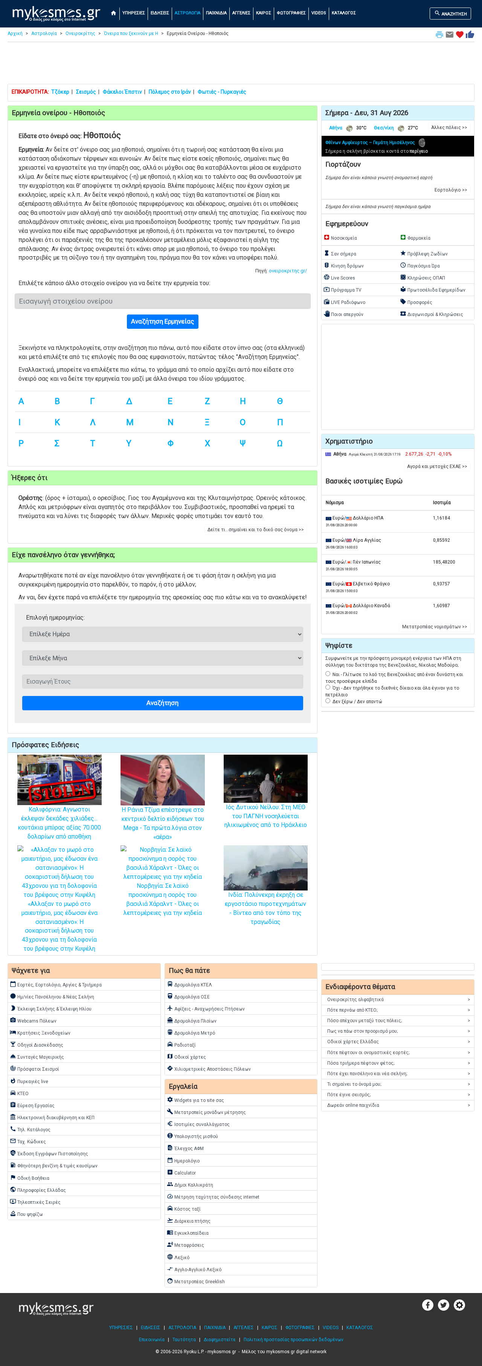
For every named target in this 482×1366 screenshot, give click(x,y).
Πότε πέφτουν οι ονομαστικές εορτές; (398, 1052)
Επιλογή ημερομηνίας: (55, 617)
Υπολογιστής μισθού (192, 1135)
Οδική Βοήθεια (29, 1177)
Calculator (181, 1172)
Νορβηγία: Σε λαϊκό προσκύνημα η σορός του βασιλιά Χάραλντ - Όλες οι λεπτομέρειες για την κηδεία (163, 899)
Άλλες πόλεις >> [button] (449, 127)
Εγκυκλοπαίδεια (188, 1232)
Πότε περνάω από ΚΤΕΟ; (398, 1010)
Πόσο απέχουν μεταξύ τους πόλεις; (398, 1020)
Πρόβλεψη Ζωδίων (424, 253)
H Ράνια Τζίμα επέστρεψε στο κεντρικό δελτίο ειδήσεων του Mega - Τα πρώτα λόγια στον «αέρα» (162, 823)
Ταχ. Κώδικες (28, 1141)
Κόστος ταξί (184, 1208)
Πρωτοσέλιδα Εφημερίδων (432, 289)
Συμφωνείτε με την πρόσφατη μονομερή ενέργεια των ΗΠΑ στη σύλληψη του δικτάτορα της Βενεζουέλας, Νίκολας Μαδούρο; (393, 662)
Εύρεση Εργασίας (32, 1105)
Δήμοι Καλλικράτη (190, 1184)
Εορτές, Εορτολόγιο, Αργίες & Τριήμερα (56, 984)
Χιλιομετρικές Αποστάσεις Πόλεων (209, 1068)
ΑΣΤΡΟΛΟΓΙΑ (187, 13)
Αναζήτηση (162, 703)
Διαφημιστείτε (220, 1339)
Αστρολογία (44, 33)
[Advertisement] (241, 65)
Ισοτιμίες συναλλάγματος (198, 1123)
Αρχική (15, 33)
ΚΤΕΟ (19, 1092)
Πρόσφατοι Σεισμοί (34, 1068)
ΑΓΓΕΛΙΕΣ (241, 13)
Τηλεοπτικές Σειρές (35, 1201)
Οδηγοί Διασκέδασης (36, 1044)
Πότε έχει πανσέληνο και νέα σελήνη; (398, 1073)
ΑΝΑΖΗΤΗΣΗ (450, 13)
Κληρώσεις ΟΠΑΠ (422, 277)
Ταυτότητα (184, 1339)
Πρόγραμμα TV (342, 289)
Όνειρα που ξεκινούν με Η (131, 33)
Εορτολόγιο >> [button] (451, 190)
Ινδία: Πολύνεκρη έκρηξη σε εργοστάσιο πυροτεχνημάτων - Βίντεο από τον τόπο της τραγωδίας (265, 908)
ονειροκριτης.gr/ (288, 271)
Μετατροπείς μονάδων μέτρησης (206, 1111)
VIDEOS (318, 13)
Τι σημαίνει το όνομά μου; (398, 1084)
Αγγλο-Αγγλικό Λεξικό (194, 1269)
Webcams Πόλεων (33, 1020)
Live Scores (339, 277)
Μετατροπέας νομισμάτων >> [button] (434, 626)
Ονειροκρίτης (80, 33)
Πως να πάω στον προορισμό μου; (398, 1031)
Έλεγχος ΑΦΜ (185, 1147)
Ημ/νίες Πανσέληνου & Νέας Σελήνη (52, 996)
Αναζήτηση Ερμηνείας (162, 321)
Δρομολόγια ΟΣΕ (188, 996)
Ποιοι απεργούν (343, 313)
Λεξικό (178, 1257)
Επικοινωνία (152, 1339)
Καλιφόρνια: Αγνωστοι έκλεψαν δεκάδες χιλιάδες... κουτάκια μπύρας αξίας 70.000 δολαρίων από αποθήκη (59, 823)
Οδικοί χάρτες (186, 1056)
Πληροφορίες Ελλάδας (38, 1189)
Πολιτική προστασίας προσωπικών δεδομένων (293, 1339)
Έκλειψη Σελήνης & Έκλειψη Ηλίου (51, 1008)
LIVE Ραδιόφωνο (344, 301)
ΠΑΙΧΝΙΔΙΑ (216, 13)
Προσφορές (416, 301)
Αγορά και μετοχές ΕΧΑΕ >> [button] (437, 466)
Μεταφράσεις (185, 1244)
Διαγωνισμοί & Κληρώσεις (431, 313)
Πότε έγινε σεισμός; (398, 1094)
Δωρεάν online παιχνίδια (398, 1105)
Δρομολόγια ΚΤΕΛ (189, 984)
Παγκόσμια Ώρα (420, 265)
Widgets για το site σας (195, 1099)
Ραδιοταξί (181, 1044)
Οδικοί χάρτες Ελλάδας (398, 1041)
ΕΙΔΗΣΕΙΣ (160, 13)
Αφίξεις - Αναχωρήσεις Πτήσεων (206, 1008)
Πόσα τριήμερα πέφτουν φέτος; (398, 1063)
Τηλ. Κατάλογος (30, 1129)
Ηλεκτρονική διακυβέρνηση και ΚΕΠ (52, 1117)
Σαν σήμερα (339, 253)
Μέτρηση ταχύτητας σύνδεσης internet (213, 1196)
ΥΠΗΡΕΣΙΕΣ (133, 13)
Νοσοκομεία (340, 237)
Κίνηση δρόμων (343, 265)
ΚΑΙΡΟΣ (263, 13)
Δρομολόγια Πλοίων (192, 1020)
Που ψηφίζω (26, 1213)
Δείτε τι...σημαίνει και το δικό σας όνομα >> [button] (255, 529)
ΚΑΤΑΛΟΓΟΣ (344, 13)
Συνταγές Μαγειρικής (37, 1056)
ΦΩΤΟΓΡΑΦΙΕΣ (291, 13)
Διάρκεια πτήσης (188, 1220)
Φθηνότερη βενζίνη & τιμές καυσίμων (54, 1165)
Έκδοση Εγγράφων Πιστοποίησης (49, 1153)
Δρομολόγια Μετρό (191, 1032)
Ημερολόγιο (183, 1160)
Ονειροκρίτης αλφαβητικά (398, 999)
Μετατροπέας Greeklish (196, 1281)
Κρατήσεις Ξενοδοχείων (40, 1032)
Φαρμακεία (415, 237)
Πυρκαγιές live (29, 1080)
